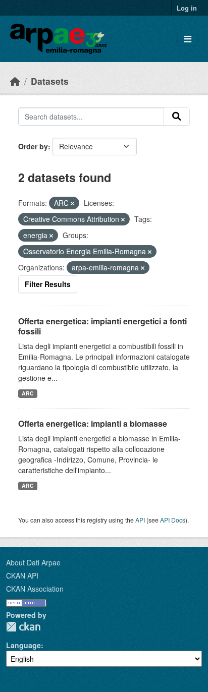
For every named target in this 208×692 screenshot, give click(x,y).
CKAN (23, 626)
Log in (187, 8)
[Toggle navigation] (187, 39)
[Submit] (177, 116)
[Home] (15, 81)
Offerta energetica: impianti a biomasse (92, 423)
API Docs (172, 519)
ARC (28, 393)
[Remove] (72, 203)
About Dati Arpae (33, 562)
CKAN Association (35, 589)
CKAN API (22, 575)
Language (23, 645)
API (140, 519)
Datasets (50, 81)
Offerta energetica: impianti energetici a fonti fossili (102, 326)
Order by (33, 146)
